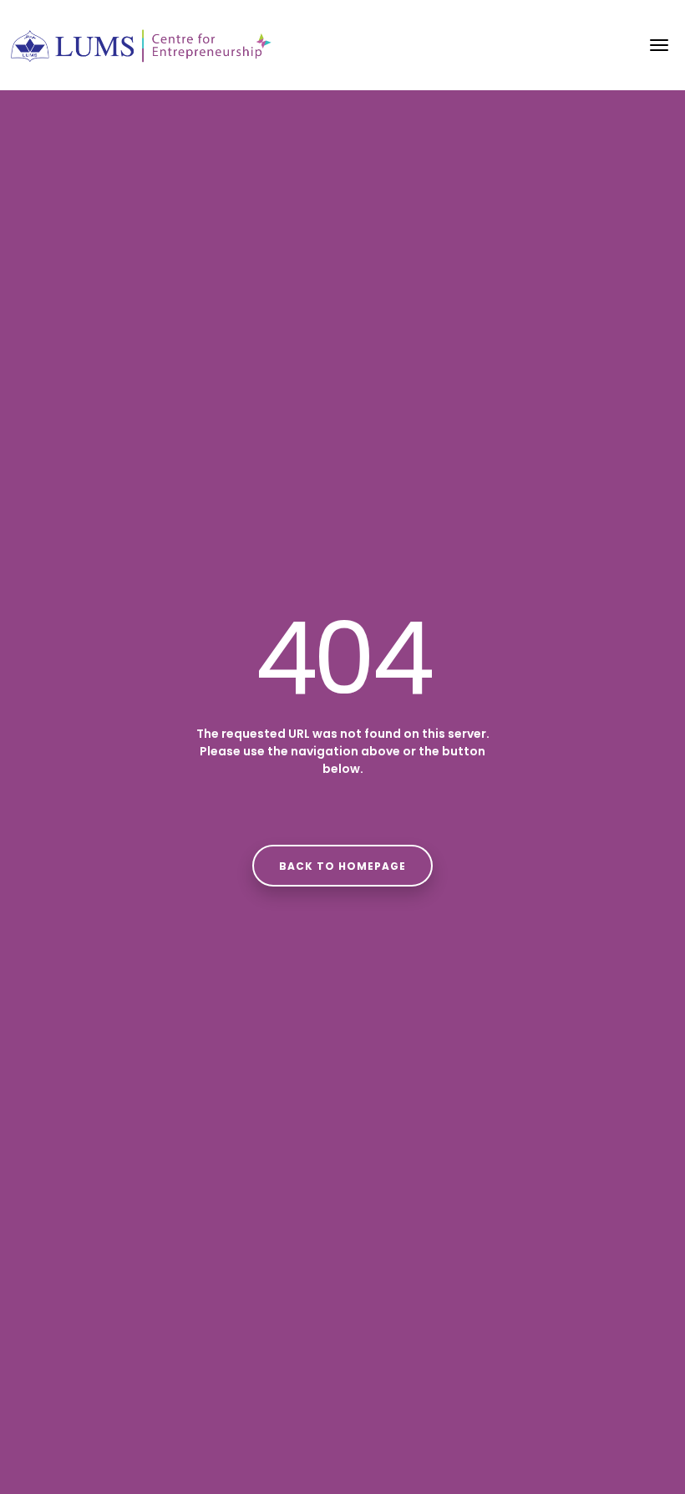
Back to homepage (342, 866)
